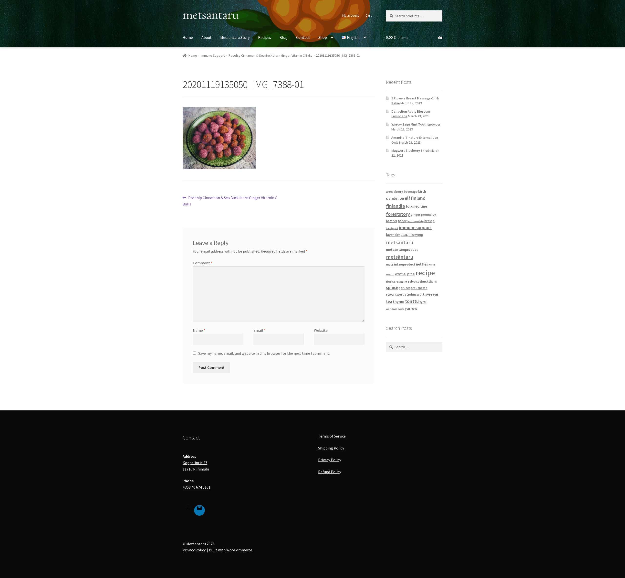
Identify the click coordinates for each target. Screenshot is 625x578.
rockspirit (401, 281)
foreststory (398, 214)
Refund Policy (329, 471)
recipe (425, 272)
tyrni (423, 302)
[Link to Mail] (199, 509)
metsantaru (399, 242)
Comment (202, 262)
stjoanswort (395, 294)
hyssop (429, 221)
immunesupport (415, 227)
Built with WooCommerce (230, 549)
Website (321, 330)
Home (188, 37)
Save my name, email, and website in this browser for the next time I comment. (264, 353)
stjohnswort (415, 294)
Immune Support (213, 55)
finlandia (395, 206)
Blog (284, 37)
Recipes (264, 37)
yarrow (411, 308)
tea (389, 301)
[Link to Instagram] (188, 509)
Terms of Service (332, 436)
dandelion (395, 198)
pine (411, 273)
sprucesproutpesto (413, 288)
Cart (368, 15)
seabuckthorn (426, 281)
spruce (392, 287)
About (206, 37)
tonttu (412, 301)
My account (350, 15)
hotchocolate (415, 221)
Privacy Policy (329, 459)
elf (407, 198)
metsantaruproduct (402, 249)
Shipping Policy (331, 448)
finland (418, 198)
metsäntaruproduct (400, 264)
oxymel (400, 274)
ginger (415, 215)
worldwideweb (395, 308)
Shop (322, 37)
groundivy (428, 215)
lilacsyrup (415, 235)
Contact (303, 37)
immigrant (392, 228)
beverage (410, 192)
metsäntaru (399, 257)
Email (259, 330)
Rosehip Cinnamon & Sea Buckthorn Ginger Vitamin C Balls (270, 55)
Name (199, 330)
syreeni (431, 294)
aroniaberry (394, 192)
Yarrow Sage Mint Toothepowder (415, 124)
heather (391, 221)
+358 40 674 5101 (196, 487)
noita (432, 264)
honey (402, 221)
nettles (422, 264)
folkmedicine (416, 206)
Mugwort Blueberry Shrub (410, 150)
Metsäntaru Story (235, 37)
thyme (398, 301)
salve (412, 281)
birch (422, 191)
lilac (404, 234)
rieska (390, 281)
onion (390, 274)
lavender (393, 234)
